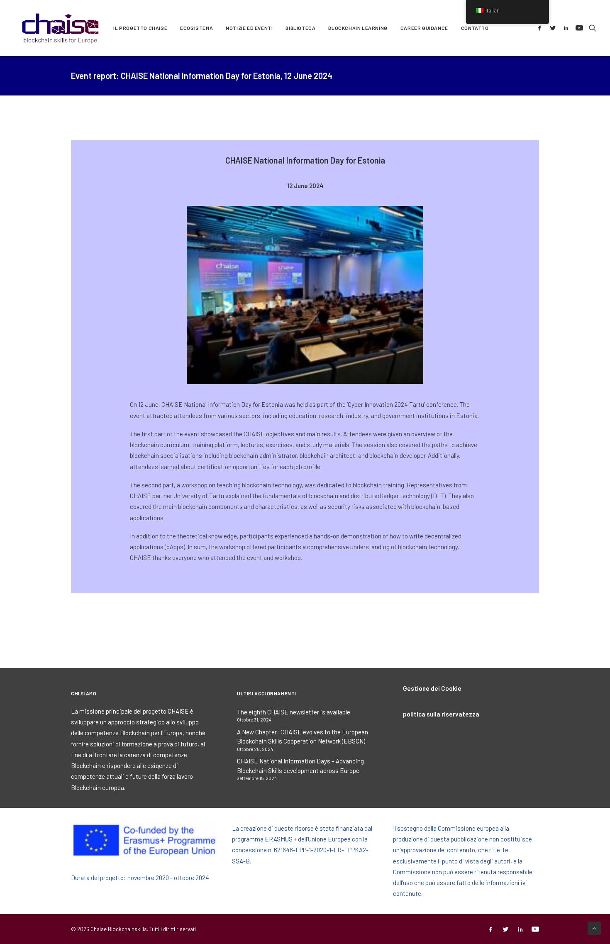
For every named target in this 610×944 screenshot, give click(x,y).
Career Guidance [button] (424, 28)
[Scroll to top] (594, 927)
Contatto (475, 28)
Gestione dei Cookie (432, 688)
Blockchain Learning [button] (357, 28)
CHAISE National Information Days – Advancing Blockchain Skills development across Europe (300, 765)
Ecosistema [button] (196, 28)
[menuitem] (140, 28)
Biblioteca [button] (300, 28)
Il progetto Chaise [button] (140, 28)
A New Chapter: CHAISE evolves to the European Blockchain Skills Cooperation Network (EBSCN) (302, 736)
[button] (541, 28)
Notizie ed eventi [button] (249, 28)
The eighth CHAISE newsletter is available (293, 712)
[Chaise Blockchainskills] (60, 27)
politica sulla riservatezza (441, 714)
